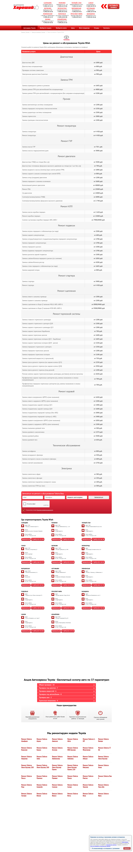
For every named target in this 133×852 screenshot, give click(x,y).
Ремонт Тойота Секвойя (42, 786)
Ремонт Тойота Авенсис (57, 740)
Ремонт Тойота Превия (57, 777)
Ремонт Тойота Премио (42, 777)
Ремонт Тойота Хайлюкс (72, 757)
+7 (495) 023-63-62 (77, 11)
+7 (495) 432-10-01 (62, 11)
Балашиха (91, 14)
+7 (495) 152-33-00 (62, 6)
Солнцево (48, 3)
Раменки (62, 3)
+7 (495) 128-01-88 (62, 17)
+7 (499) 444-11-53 (48, 17)
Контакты (106, 28)
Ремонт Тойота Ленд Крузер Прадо (57, 767)
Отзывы (96, 28)
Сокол (90, 3)
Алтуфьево (91, 8)
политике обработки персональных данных (100, 846)
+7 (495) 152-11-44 (48, 6)
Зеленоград (62, 8)
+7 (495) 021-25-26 (62, 22)
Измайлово (62, 19)
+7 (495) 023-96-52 (77, 17)
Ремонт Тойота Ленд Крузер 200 (27, 766)
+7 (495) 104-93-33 (91, 6)
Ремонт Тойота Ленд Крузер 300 (43, 766)
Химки (47, 19)
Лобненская (47, 14)
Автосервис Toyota (29, 28)
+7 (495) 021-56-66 (91, 17)
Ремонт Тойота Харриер (26, 757)
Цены (73, 28)
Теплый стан (76, 3)
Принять (126, 848)
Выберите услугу (61, 28)
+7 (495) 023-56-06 (48, 22)
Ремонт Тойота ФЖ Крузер (72, 749)
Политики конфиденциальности (45, 510)
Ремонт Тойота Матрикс (88, 766)
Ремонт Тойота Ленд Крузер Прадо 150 (72, 767)
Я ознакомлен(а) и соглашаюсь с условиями (106, 848)
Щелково (47, 8)
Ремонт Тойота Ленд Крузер (103, 757)
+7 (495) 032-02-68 (48, 11)
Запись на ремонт (108, 6)
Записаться (26, 539)
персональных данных (111, 844)
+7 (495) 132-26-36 (77, 6)
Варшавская (76, 8)
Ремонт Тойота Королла (26, 749)
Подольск (62, 14)
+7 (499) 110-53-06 (91, 11)
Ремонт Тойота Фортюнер (88, 749)
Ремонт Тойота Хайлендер (57, 757)
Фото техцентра (84, 28)
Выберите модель (45, 28)
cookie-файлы (125, 842)
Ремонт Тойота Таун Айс (103, 786)
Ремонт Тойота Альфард (26, 740)
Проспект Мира (76, 14)
